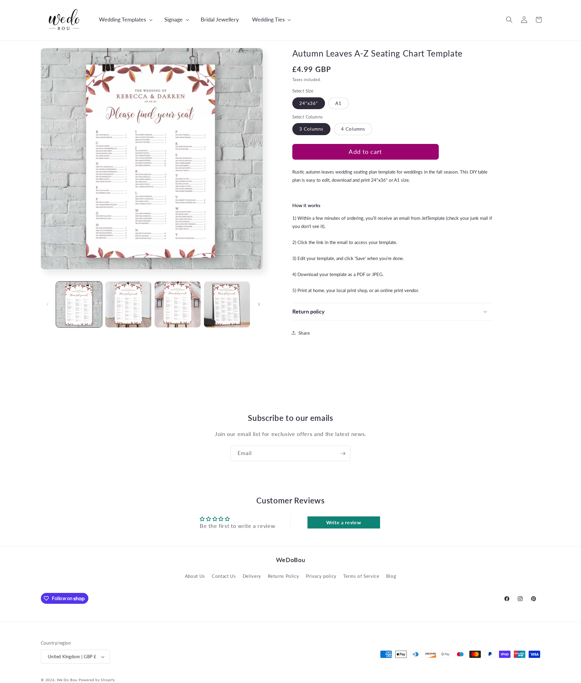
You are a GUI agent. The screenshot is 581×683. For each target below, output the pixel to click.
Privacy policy (321, 576)
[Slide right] (259, 304)
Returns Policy (283, 576)
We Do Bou (67, 680)
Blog (391, 576)
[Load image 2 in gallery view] (128, 304)
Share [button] (304, 332)
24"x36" (308, 103)
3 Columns (311, 129)
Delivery (252, 576)
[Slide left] (47, 304)
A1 (338, 103)
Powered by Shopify (97, 680)
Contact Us (224, 576)
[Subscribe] (343, 453)
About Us (195, 576)
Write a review (343, 522)
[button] (122, 19)
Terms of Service (361, 576)
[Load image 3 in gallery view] (178, 304)
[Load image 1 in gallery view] (79, 304)
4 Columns (353, 129)
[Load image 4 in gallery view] (227, 304)
